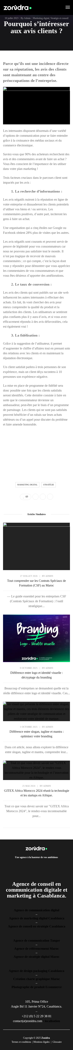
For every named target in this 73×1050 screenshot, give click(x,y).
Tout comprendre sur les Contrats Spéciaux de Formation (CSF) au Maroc (36, 583)
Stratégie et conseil (59, 18)
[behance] (53, 865)
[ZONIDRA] (17, 7)
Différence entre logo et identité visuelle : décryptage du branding (36, 675)
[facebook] (21, 865)
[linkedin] (27, 865)
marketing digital (27, 485)
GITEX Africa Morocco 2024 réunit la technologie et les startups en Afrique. (36, 793)
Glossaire (57, 1041)
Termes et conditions (21, 1041)
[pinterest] (40, 865)
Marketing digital (41, 18)
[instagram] (34, 865)
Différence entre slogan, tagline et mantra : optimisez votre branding (37, 734)
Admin (27, 18)
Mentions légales (41, 1041)
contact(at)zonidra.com (27, 1021)
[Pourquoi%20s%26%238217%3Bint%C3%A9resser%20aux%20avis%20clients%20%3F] (35, 497)
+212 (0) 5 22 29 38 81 (37, 1016)
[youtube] (47, 865)
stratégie (48, 485)
